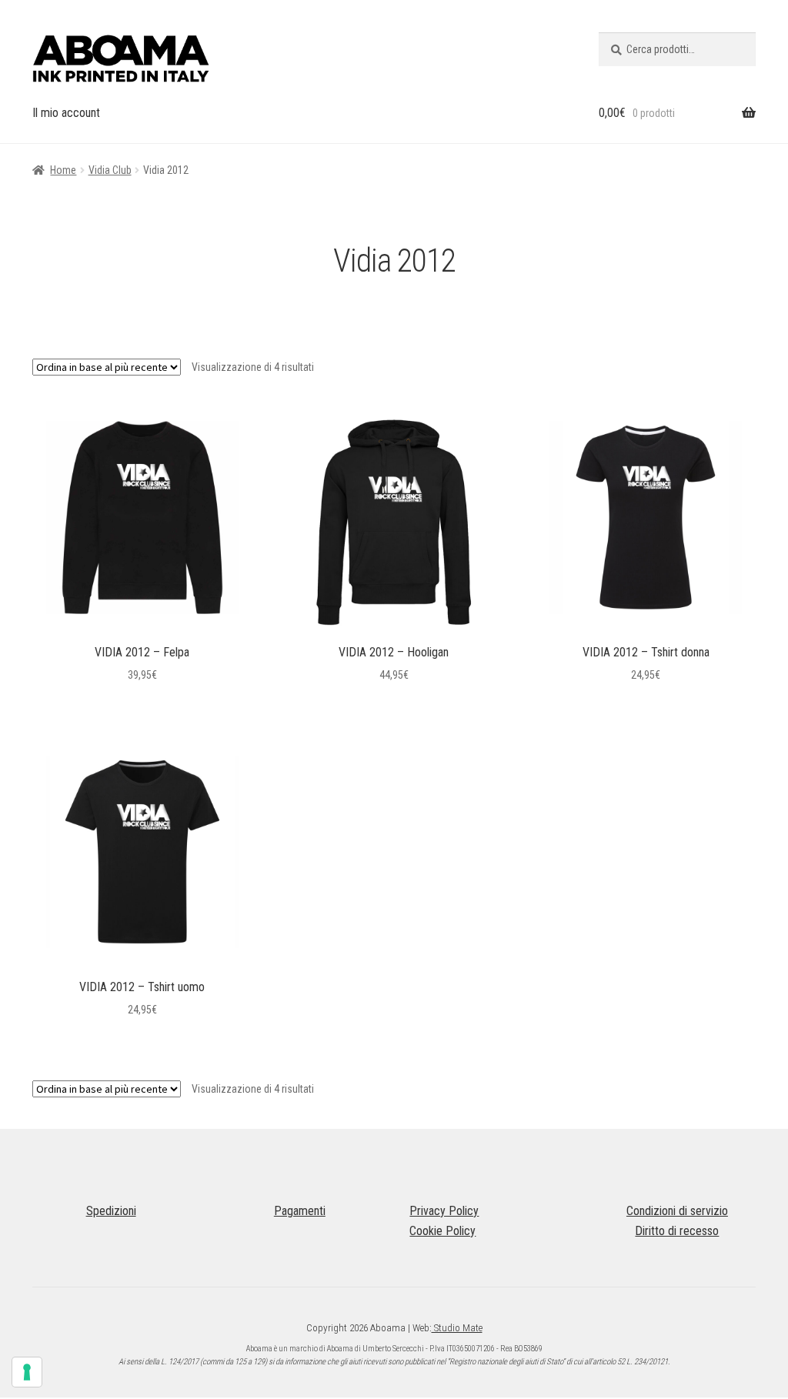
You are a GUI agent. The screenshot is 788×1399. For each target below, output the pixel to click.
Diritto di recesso (677, 1231)
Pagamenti (300, 1211)
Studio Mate (457, 1328)
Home (63, 170)
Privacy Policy (444, 1211)
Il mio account (66, 112)
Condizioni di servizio (677, 1211)
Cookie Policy (442, 1231)
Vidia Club (110, 170)
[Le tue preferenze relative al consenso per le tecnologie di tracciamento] (27, 1372)
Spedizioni (111, 1211)
